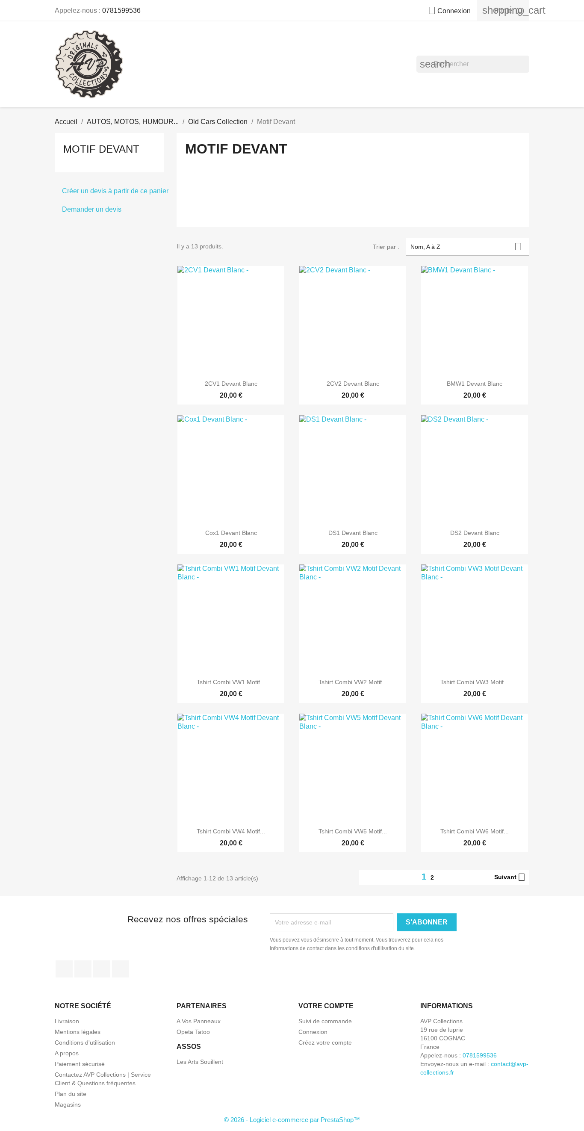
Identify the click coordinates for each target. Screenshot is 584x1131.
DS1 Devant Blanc (353, 532)
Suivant (509, 877)
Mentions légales (77, 1031)
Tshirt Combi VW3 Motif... (474, 682)
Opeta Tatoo (193, 1031)
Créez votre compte (325, 1042)
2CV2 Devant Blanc (353, 383)
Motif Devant (101, 149)
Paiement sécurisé (80, 1063)
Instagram (120, 968)
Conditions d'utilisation (85, 1042)
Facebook (64, 968)
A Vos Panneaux (199, 1021)
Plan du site (70, 1093)
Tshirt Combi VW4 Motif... (231, 831)
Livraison (67, 1021)
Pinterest (101, 968)
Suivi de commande (325, 1021)
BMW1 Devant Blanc (474, 383)
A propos (67, 1053)
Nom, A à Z (466, 246)
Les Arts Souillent (200, 1061)
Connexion (312, 1031)
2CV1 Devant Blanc (231, 383)
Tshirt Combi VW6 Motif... (474, 831)
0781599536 (121, 10)
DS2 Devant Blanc (474, 532)
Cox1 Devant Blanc (231, 532)
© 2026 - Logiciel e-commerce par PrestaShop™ (292, 1119)
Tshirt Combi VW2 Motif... (353, 682)
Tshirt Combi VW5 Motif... (353, 831)
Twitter (82, 968)
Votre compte (326, 1006)
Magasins (68, 1104)
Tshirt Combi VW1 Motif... (231, 682)
